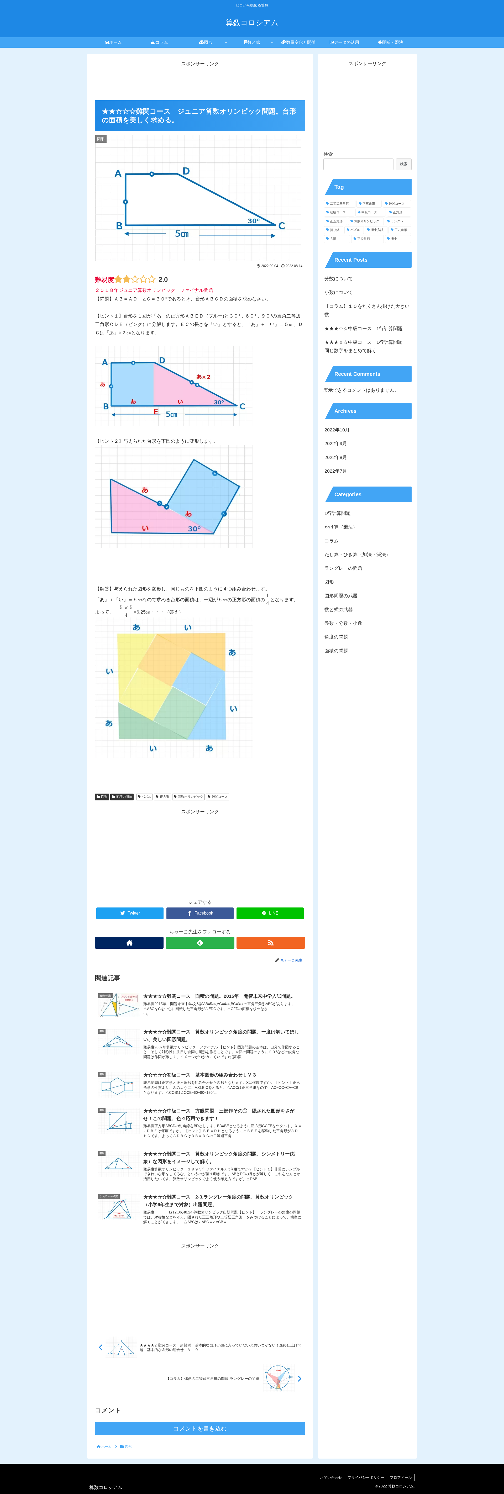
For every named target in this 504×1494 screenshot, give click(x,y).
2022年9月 (335, 443)
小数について (338, 292)
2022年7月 (335, 471)
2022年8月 (335, 457)
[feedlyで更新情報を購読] (200, 943)
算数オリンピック (190, 797)
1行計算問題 (337, 513)
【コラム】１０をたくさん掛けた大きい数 (367, 310)
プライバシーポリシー (366, 1477)
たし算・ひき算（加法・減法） (357, 554)
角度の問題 (336, 637)
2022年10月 (337, 429)
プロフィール (401, 1477)
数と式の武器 (338, 609)
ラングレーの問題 (343, 568)
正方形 (164, 797)
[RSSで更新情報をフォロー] (271, 943)
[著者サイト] (129, 943)
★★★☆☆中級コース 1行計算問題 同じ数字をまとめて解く (365, 346)
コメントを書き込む (200, 1428)
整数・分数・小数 (343, 623)
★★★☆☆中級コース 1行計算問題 (363, 328)
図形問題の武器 (341, 595)
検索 (328, 154)
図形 (104, 797)
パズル (146, 797)
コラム (331, 540)
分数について (338, 278)
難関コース (220, 797)
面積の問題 (124, 797)
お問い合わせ (331, 1477)
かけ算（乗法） (341, 527)
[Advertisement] (200, 80)
